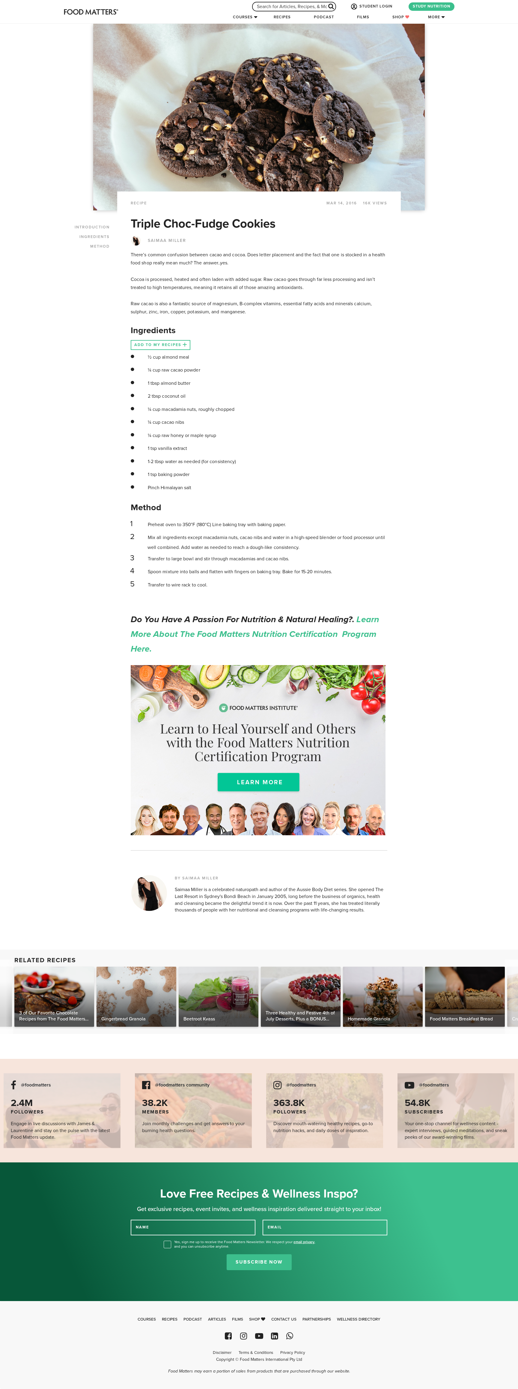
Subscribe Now (259, 1262)
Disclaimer (222, 1352)
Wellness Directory (358, 1319)
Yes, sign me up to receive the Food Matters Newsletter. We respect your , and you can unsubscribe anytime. (244, 1244)
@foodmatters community (182, 1085)
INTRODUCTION (92, 227)
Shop (398, 17)
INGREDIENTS (94, 236)
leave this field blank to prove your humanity (24, 1169)
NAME (142, 1227)
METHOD (100, 246)
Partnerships (316, 1319)
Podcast (324, 17)
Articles (217, 1319)
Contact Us (283, 1319)
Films (363, 17)
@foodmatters (36, 1085)
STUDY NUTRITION (431, 6)
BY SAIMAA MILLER (197, 878)
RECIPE (139, 203)
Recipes (282, 17)
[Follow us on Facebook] (228, 1336)
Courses (243, 17)
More (434, 17)
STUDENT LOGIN (375, 6)
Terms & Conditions (256, 1352)
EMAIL (275, 1227)
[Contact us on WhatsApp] (290, 1336)
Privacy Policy (292, 1352)
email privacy (303, 1242)
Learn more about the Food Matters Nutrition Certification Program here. (255, 634)
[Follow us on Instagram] (244, 1336)
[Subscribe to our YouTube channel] (259, 1336)
